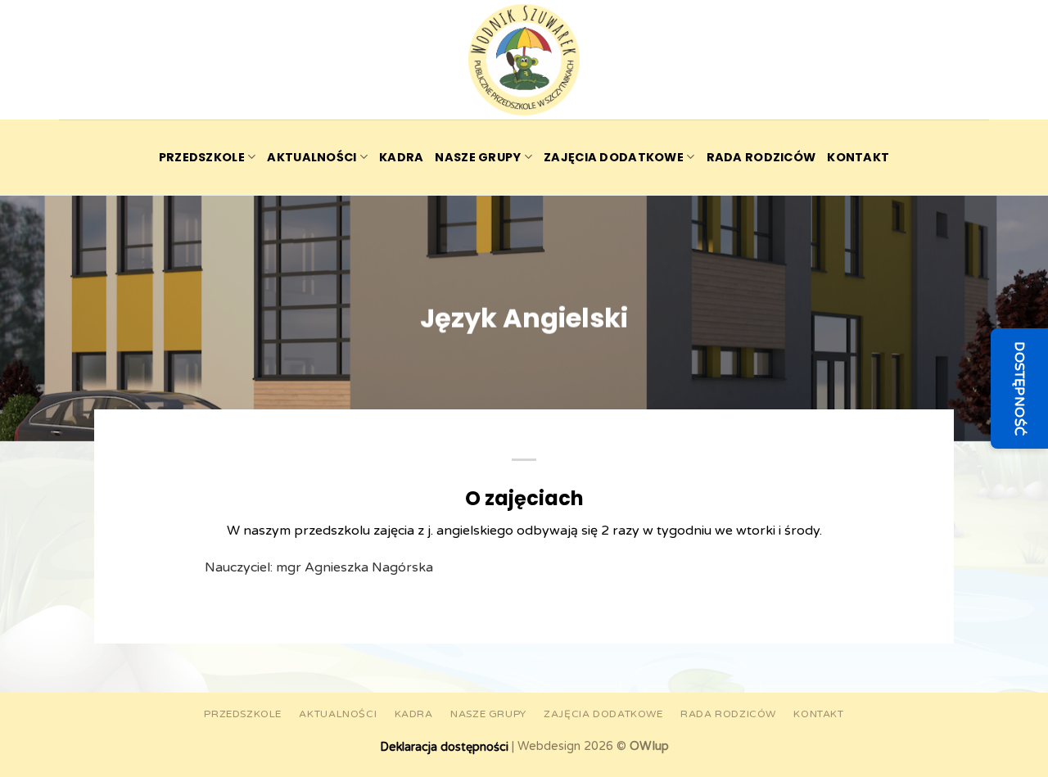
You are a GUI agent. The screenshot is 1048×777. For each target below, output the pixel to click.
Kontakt (858, 157)
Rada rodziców (761, 157)
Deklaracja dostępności (444, 747)
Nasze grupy (478, 157)
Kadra (401, 157)
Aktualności (311, 157)
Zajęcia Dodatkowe (614, 157)
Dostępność (1019, 388)
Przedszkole (202, 157)
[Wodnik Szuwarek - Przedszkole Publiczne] (524, 60)
